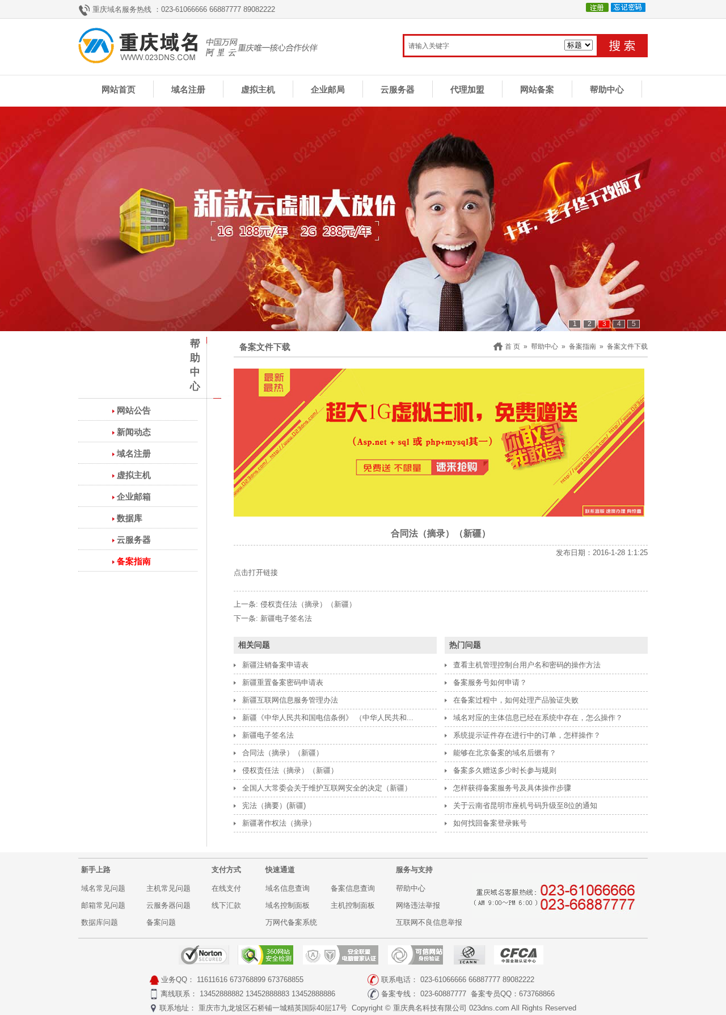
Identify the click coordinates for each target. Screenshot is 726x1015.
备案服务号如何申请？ (490, 682)
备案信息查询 (353, 888)
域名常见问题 (103, 888)
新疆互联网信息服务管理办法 (290, 700)
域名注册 (188, 89)
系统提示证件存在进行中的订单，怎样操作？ (527, 735)
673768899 (247, 979)
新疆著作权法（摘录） (279, 823)
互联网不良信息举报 (429, 922)
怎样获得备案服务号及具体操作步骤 (512, 788)
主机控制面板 (353, 905)
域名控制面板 (287, 905)
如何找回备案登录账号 (490, 823)
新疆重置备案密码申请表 (282, 682)
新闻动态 (134, 432)
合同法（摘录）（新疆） (282, 752)
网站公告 (134, 410)
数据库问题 (99, 922)
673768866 (537, 993)
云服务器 (398, 89)
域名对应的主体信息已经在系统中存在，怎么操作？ (538, 717)
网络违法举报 (418, 905)
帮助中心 (607, 89)
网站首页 (119, 89)
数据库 (129, 518)
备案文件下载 (627, 346)
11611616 (212, 979)
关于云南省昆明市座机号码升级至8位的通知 (525, 805)
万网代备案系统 (291, 922)
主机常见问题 (168, 888)
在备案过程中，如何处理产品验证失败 (516, 700)
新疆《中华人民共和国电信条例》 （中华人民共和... (327, 717)
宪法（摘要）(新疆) (274, 805)
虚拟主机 (258, 89)
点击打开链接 (256, 572)
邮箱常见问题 (103, 905)
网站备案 (537, 89)
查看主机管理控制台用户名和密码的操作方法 (527, 665)
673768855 (285, 979)
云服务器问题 (168, 905)
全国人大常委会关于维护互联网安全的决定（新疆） (327, 788)
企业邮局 (328, 89)
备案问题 (161, 922)
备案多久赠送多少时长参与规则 (504, 770)
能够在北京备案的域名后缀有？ (504, 752)
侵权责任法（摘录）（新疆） (308, 604)
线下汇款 (226, 905)
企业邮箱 (134, 496)
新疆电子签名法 (286, 618)
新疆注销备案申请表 (275, 665)
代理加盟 (467, 89)
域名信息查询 (287, 888)
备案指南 (134, 561)
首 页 (512, 346)
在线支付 (226, 888)
